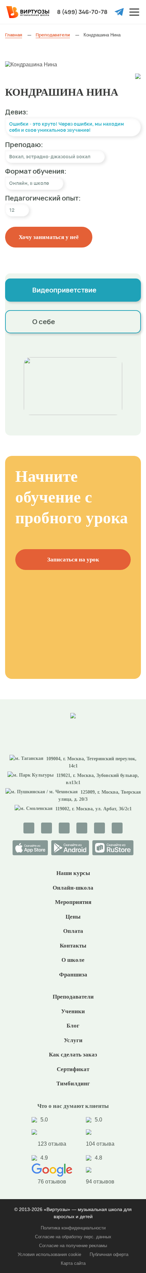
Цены (73, 916)
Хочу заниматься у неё (49, 237)
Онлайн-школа (73, 888)
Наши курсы (73, 873)
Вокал (16, 156)
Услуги (73, 1040)
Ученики (73, 1011)
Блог (73, 1025)
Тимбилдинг (73, 1083)
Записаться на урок (73, 559)
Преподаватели (73, 996)
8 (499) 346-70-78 (82, 12)
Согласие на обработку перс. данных (73, 1236)
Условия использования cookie (49, 1254)
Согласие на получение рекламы (73, 1245)
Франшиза (73, 974)
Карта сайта (73, 1263)
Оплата (73, 931)
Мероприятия (73, 902)
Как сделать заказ (73, 1054)
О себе (43, 321)
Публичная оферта (109, 1254)
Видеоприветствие (64, 290)
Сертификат (73, 1069)
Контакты (73, 945)
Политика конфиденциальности (73, 1227)
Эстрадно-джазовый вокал (58, 156)
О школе (73, 960)
